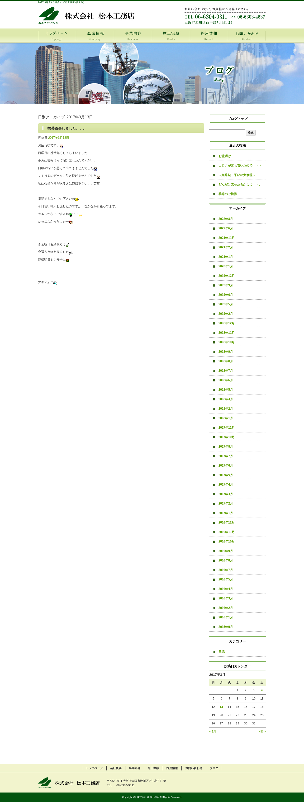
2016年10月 (226, 541)
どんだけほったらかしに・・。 (240, 184)
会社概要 (95, 35)
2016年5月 (225, 579)
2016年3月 (225, 598)
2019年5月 (225, 304)
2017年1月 (225, 513)
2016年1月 (225, 617)
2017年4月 (225, 484)
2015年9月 (225, 627)
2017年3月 (225, 494)
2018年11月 (226, 332)
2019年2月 (225, 313)
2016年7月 (225, 570)
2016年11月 (226, 532)
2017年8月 (225, 446)
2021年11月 (226, 238)
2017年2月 (225, 503)
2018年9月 (225, 351)
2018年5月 (225, 389)
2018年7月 (225, 370)
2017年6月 (225, 465)
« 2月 (212, 731)
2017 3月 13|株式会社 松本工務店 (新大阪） (62, 2)
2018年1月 (225, 418)
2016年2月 (225, 608)
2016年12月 (226, 522)
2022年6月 (225, 228)
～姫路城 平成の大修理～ (237, 175)
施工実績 (171, 35)
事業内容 (133, 35)
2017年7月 (225, 456)
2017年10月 (226, 437)
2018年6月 (225, 380)
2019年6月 (225, 295)
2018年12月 (226, 323)
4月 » (262, 731)
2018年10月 (226, 342)
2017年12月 (226, 427)
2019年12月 (226, 276)
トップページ (57, 35)
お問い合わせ (247, 35)
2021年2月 (225, 247)
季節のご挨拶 (227, 194)
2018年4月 (225, 399)
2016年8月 (225, 560)
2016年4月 (225, 589)
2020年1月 (225, 266)
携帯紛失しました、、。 (67, 128)
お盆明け (224, 156)
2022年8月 (225, 219)
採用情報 (209, 35)
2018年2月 (225, 408)
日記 (221, 652)
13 (221, 707)
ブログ (214, 768)
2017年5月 (225, 475)
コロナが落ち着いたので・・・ (240, 165)
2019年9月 (225, 285)
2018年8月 (225, 361)
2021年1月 (225, 257)
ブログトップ (237, 119)
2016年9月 (225, 551)
